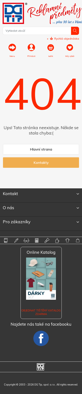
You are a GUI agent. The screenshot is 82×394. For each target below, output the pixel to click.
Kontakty (41, 162)
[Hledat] (75, 31)
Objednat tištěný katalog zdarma (41, 312)
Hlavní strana (41, 149)
